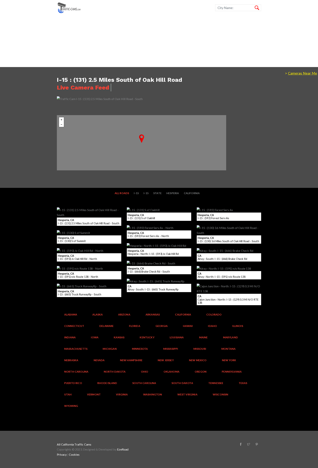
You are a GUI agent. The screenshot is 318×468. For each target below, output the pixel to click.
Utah (68, 394)
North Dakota (115, 371)
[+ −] (141, 142)
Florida (134, 325)
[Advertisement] (110, 41)
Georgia (162, 325)
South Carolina (144, 383)
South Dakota (182, 383)
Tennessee (215, 383)
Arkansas (153, 314)
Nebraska (71, 360)
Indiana (70, 337)
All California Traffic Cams (74, 444)
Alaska (97, 314)
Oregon (200, 371)
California (192, 193)
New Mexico (198, 360)
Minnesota (140, 348)
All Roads (122, 193)
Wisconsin (220, 394)
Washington (152, 394)
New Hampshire (131, 360)
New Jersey (166, 360)
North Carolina (76, 371)
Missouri (199, 348)
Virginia (122, 394)
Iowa (94, 337)
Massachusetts (75, 348)
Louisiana (177, 337)
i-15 (136, 193)
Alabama (70, 314)
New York (229, 360)
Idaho (212, 325)
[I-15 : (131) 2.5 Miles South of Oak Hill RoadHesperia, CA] (141, 138)
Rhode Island (107, 383)
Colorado (214, 314)
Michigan (109, 348)
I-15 (146, 193)
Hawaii (188, 325)
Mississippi (170, 348)
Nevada (99, 360)
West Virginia (187, 394)
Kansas (119, 337)
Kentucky (147, 337)
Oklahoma (171, 371)
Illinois (237, 325)
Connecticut (74, 325)
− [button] (61, 124)
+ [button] (61, 119)
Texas (243, 383)
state (157, 193)
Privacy (62, 454)
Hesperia (172, 193)
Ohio (144, 371)
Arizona (124, 314)
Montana (228, 348)
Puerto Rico (73, 383)
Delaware (106, 325)
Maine (203, 337)
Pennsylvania (232, 371)
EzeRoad (122, 449)
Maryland (230, 337)
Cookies (74, 454)
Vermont (94, 394)
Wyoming (71, 405)
